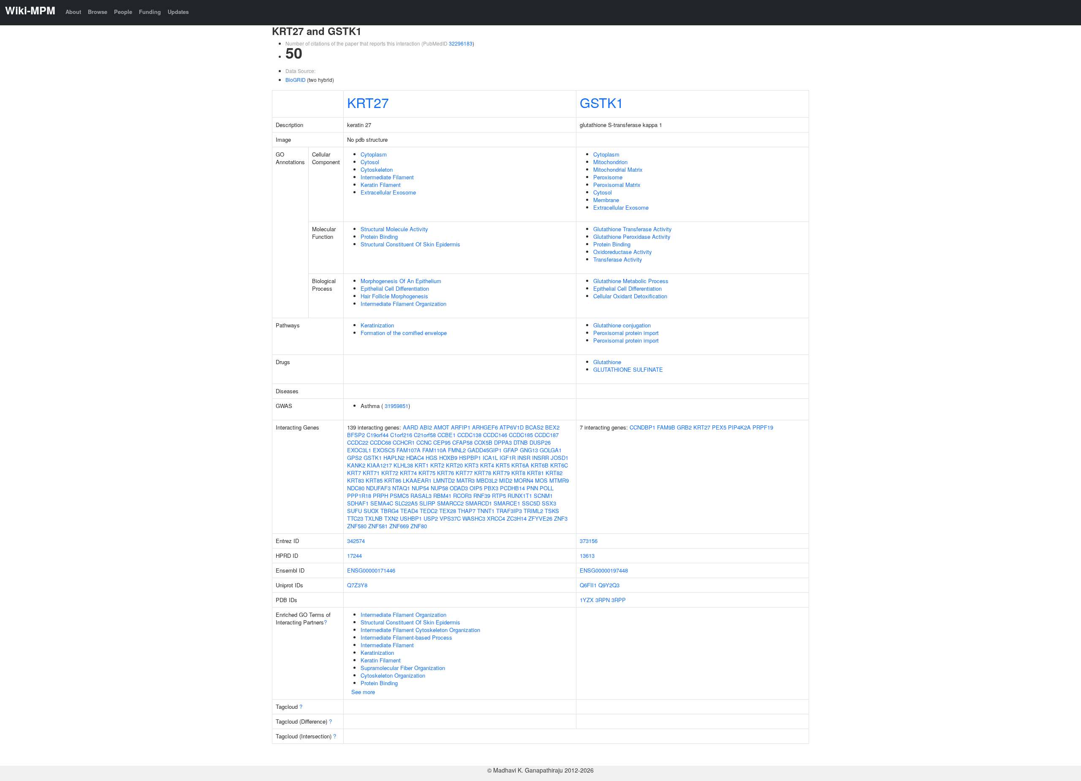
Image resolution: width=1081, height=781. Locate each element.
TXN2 (391, 518)
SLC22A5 (406, 503)
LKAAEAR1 (417, 480)
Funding (150, 12)
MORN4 (523, 480)
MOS (541, 480)
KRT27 (368, 102)
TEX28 (447, 511)
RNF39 (481, 496)
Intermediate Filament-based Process (406, 637)
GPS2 (354, 458)
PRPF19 (762, 427)
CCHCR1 (404, 442)
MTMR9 (559, 480)
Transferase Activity (617, 259)
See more (363, 692)
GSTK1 (602, 102)
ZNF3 (561, 518)
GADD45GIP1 (484, 450)
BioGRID (295, 79)
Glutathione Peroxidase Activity (632, 236)
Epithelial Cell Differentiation (395, 288)
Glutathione (607, 362)
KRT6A (520, 465)
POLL (547, 488)
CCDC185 (521, 435)
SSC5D (531, 503)
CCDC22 (357, 442)
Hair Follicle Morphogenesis (394, 296)
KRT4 (487, 465)
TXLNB (374, 518)
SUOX (371, 511)
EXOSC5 (384, 450)
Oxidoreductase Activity (622, 252)
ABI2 (426, 427)
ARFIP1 (460, 427)
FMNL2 (457, 450)
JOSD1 (559, 458)
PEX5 (719, 427)
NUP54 (420, 488)
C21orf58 (425, 435)
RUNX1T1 (520, 496)
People (123, 12)
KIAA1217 (379, 465)
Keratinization (377, 325)
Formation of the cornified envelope (404, 333)
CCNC (424, 442)
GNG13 (529, 450)
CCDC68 (380, 442)
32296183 (461, 43)
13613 (587, 555)
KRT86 (392, 480)
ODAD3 (459, 488)
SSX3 (549, 503)
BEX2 (552, 427)
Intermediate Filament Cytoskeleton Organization (420, 630)
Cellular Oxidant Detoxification (630, 296)
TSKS (552, 511)
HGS (431, 458)
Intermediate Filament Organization (403, 304)
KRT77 (464, 473)
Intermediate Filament (387, 177)
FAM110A (434, 450)
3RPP (618, 600)
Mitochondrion (610, 162)
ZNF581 (378, 526)
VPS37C (450, 518)
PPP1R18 (359, 496)
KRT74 (408, 473)
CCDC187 (547, 435)
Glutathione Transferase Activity (632, 229)
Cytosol (370, 162)
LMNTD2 (444, 480)
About (73, 12)
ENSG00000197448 (604, 570)
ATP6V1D (512, 427)
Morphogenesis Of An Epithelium (401, 281)
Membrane (606, 200)
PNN (532, 488)
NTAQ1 (401, 488)
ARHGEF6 (485, 427)
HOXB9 (448, 458)
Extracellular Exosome (388, 192)
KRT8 (518, 473)
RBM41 (442, 496)
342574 (356, 541)
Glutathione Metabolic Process (630, 281)
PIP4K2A (739, 427)
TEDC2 (428, 511)
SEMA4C (381, 503)
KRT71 (371, 473)
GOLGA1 (551, 450)
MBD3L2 (486, 480)
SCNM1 (543, 496)
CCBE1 (446, 435)
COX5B (483, 442)
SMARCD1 (478, 503)
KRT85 (374, 480)
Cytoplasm (374, 154)
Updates (178, 12)
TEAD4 (409, 511)
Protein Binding (379, 236)
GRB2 (684, 427)
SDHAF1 (358, 503)
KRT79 (501, 473)
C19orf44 (377, 435)
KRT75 (426, 473)
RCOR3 (462, 496)
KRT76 (445, 473)
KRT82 (554, 473)
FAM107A (409, 450)
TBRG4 (389, 511)
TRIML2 (533, 511)
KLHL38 (403, 465)
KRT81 (535, 473)
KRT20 (454, 465)
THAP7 (466, 511)
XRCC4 (496, 518)
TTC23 (355, 518)
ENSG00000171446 (371, 570)
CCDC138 (469, 435)
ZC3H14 (517, 518)
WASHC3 (473, 518)
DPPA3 (503, 442)
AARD (410, 427)
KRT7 (354, 473)
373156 (589, 541)
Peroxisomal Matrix (617, 185)
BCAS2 (534, 427)
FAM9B (666, 427)
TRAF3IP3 (509, 511)
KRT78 (482, 473)
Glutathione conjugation (622, 325)
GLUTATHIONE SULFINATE (628, 369)
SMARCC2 (450, 503)
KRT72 (389, 473)
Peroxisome (607, 177)
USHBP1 (411, 518)
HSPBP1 (470, 458)
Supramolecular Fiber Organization (403, 668)
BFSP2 (356, 435)
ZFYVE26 (540, 518)
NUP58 (439, 488)
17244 (354, 555)
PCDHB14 (512, 488)
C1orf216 (401, 435)
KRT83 (355, 480)
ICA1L (490, 458)
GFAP (510, 450)
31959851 (396, 406)
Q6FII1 (588, 585)
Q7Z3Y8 (357, 585)
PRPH (380, 496)
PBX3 (491, 488)
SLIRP (427, 503)
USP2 (431, 518)
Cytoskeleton (377, 169)
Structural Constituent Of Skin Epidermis (410, 244)
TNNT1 (485, 511)
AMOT (441, 427)
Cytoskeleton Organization (393, 675)
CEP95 (442, 442)
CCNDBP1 (642, 427)
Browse (97, 12)
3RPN (602, 600)
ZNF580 (357, 526)
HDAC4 (415, 458)
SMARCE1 (507, 503)
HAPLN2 (394, 458)
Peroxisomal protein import (626, 333)
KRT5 (503, 465)
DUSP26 (540, 442)
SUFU (354, 511)
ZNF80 (418, 526)
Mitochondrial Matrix (618, 169)
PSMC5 (399, 496)
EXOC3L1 (359, 450)
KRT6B (540, 465)
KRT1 (422, 465)
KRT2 (437, 465)
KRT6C (559, 465)
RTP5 (499, 496)
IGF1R (508, 458)
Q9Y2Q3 (608, 585)
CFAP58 (462, 442)
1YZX (587, 600)
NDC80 (355, 488)
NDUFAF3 (378, 488)
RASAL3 (421, 496)
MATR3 (465, 480)
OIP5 (476, 488)
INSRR (540, 458)
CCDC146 (495, 435)
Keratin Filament (381, 185)
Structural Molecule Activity (394, 229)
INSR (523, 458)
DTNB (520, 442)
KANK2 (356, 465)
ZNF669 (399, 526)
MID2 (505, 480)
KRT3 (471, 465)
